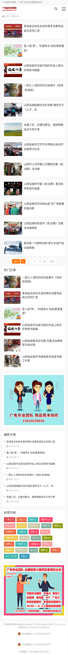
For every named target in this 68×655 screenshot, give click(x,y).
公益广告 (11, 538)
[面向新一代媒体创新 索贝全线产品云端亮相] (13, 248)
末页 (52, 261)
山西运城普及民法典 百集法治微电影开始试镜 (42, 342)
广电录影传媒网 (18, 9)
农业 (21, 526)
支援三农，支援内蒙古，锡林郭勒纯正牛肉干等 (30, 497)
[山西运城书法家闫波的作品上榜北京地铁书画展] (13, 70)
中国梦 (21, 544)
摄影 (57, 526)
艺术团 (21, 550)
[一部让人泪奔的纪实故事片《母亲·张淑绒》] (13, 90)
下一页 (42, 261)
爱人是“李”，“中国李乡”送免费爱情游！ (42, 311)
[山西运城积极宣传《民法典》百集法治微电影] (13, 228)
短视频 (10, 532)
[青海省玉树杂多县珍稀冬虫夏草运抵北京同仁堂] (13, 31)
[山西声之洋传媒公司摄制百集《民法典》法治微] (13, 169)
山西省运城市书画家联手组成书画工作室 (42, 358)
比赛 (22, 532)
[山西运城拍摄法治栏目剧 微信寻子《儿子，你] (13, 110)
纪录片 (34, 526)
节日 (10, 526)
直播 (24, 556)
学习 (35, 538)
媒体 (33, 520)
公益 (21, 520)
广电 (10, 520)
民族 (24, 538)
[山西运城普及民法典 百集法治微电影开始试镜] (12, 345)
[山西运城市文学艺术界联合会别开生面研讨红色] (13, 149)
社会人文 (15, 16)
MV (33, 550)
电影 (9, 550)
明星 (46, 526)
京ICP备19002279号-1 (40, 652)
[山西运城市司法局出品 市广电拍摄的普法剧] (13, 208)
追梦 (9, 544)
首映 (55, 550)
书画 (47, 544)
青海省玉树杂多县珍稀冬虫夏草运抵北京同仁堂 (42, 295)
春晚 (44, 550)
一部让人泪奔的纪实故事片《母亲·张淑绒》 (42, 279)
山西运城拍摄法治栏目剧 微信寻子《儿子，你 (29, 486)
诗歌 (33, 532)
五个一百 (11, 556)
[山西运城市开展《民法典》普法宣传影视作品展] (13, 188)
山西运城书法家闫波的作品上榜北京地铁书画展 (42, 327)
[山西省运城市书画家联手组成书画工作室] (12, 361)
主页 (7, 16)
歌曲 (47, 538)
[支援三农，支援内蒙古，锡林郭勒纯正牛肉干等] (13, 129)
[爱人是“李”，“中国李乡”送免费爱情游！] (13, 50)
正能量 (34, 544)
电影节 (46, 520)
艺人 (45, 532)
